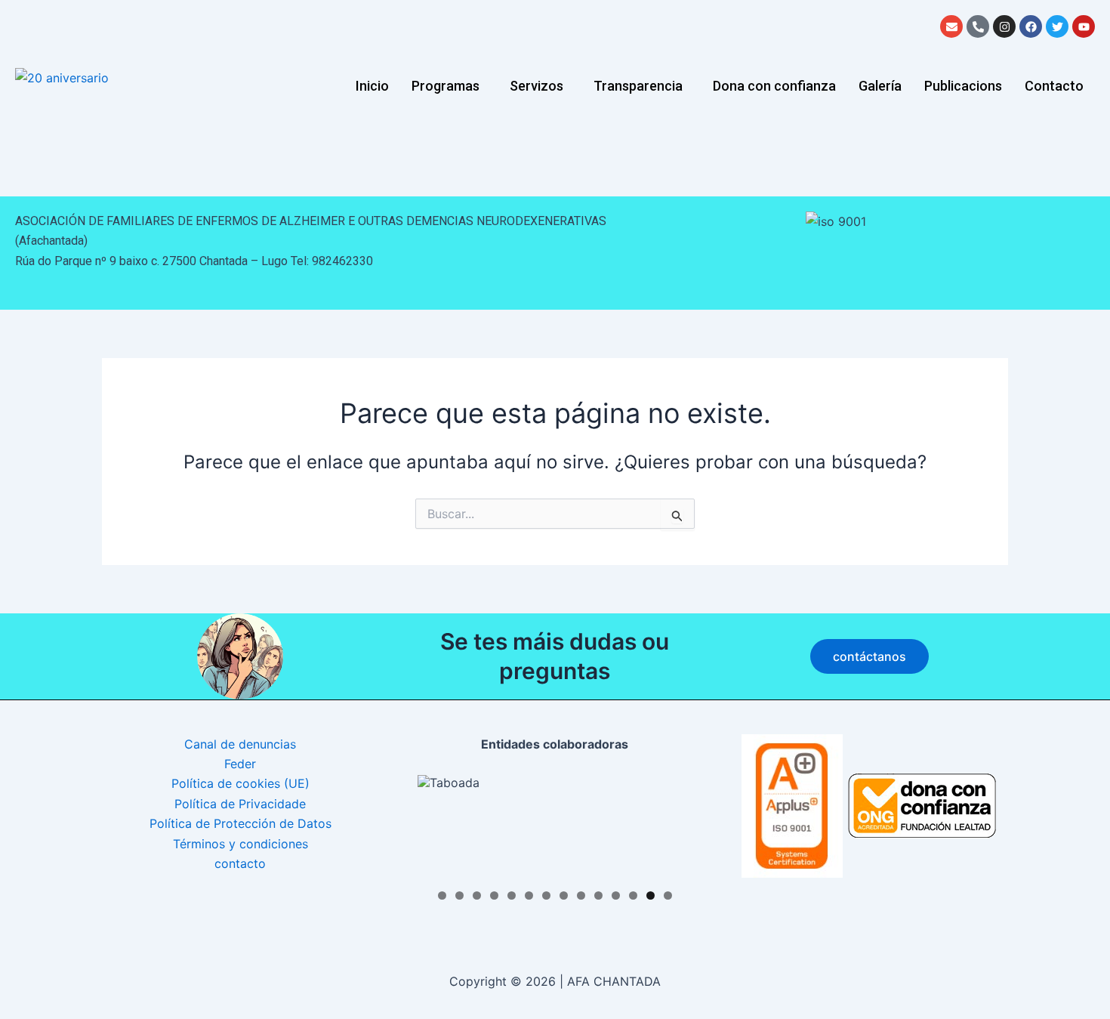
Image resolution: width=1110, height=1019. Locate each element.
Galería (880, 86)
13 (650, 895)
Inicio (372, 86)
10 (598, 895)
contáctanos (869, 656)
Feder (240, 763)
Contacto (1054, 86)
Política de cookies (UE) (240, 783)
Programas (445, 86)
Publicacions (963, 86)
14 (668, 895)
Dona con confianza (774, 86)
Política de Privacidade (240, 803)
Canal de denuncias (240, 744)
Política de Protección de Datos (240, 823)
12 (633, 895)
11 (616, 895)
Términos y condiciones (240, 843)
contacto (240, 863)
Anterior (436, 823)
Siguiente (673, 823)
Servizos (536, 86)
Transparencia (638, 86)
